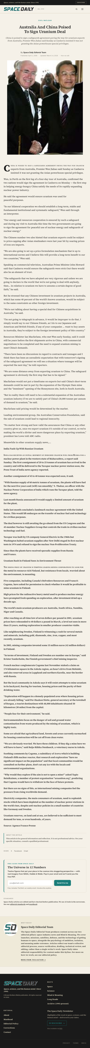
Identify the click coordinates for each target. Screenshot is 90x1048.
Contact (7, 1032)
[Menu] (82, 9)
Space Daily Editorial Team (34, 52)
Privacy (66, 1043)
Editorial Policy (11, 1023)
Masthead (8, 1019)
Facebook (18, 851)
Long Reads (52, 999)
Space (50, 986)
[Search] (76, 9)
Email (26, 851)
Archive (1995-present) (58, 1003)
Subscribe (81, 2)
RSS (60, 1028)
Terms (76, 1043)
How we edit (65, 55)
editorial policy (49, 955)
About (6, 1015)
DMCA (83, 1043)
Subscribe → (57, 1023)
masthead (33, 904)
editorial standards (17, 904)
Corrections (9, 1027)
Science (50, 991)
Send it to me (62, 883)
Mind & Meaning (55, 995)
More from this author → (33, 960)
